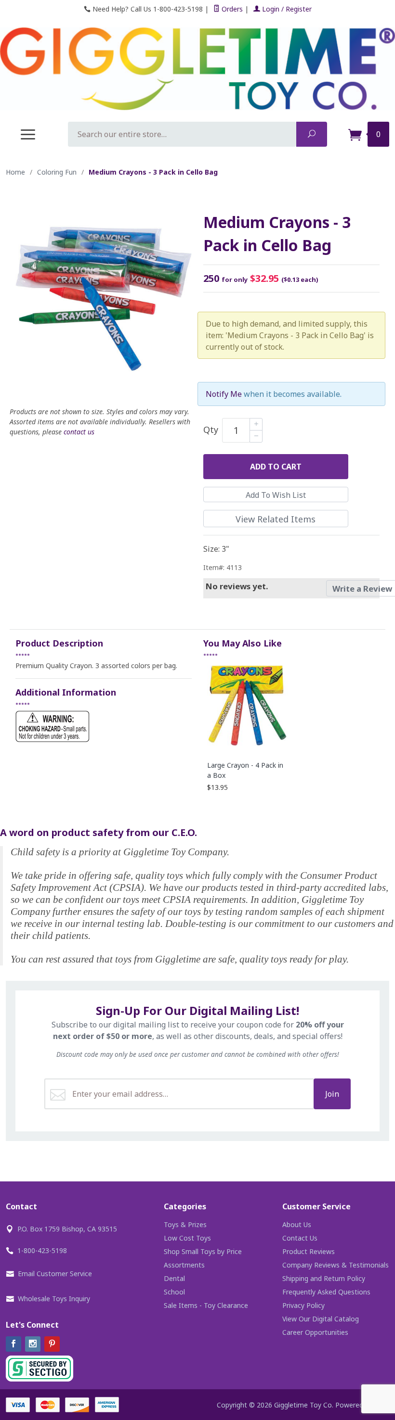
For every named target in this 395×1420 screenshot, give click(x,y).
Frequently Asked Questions (326, 1291)
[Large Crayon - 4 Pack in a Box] (247, 744)
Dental (174, 1278)
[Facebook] (13, 1344)
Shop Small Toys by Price (203, 1251)
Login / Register (286, 8)
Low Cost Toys (187, 1237)
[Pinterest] (52, 1344)
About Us (296, 1224)
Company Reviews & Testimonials (335, 1264)
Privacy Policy (303, 1305)
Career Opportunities (315, 1332)
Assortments (184, 1264)
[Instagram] (32, 1344)
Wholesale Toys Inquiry (54, 1298)
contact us (79, 431)
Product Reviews (308, 1251)
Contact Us (299, 1237)
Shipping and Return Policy (323, 1278)
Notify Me (224, 394)
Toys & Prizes (185, 1224)
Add (276, 466)
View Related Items (276, 519)
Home (15, 172)
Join (332, 1094)
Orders (231, 8)
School (174, 1291)
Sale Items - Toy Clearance (206, 1305)
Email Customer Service (55, 1273)
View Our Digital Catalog (320, 1318)
